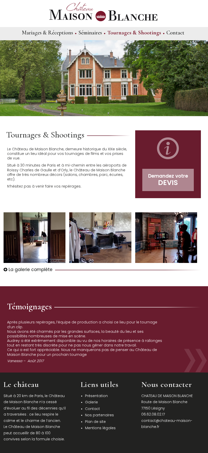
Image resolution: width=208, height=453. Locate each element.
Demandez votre (168, 180)
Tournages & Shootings (134, 32)
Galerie (91, 402)
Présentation (96, 395)
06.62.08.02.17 (153, 414)
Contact (175, 32)
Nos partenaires (99, 415)
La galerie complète (30, 269)
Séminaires (90, 32)
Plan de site (95, 421)
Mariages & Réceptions (47, 32)
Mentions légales (100, 427)
